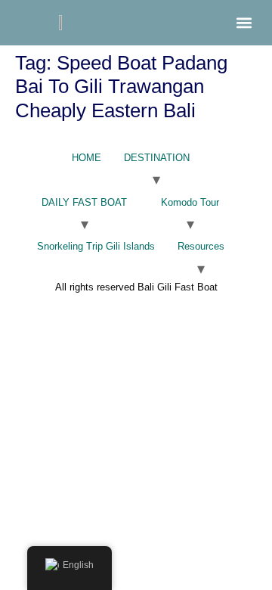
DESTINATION (157, 157)
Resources (201, 246)
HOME (86, 157)
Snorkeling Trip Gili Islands (96, 246)
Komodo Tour (190, 202)
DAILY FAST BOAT (84, 202)
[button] (243, 23)
